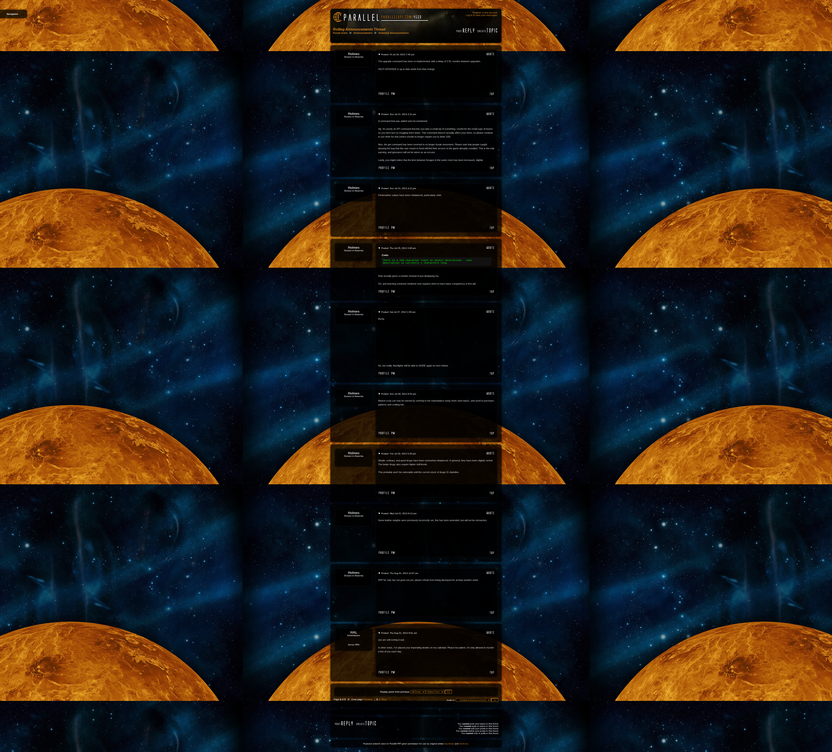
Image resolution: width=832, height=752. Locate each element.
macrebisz (449, 743)
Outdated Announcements (393, 33)
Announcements (362, 33)
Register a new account (485, 12)
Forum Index (340, 33)
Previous (367, 699)
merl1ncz (463, 743)
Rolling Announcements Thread (359, 29)
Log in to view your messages (481, 15)
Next (384, 699)
